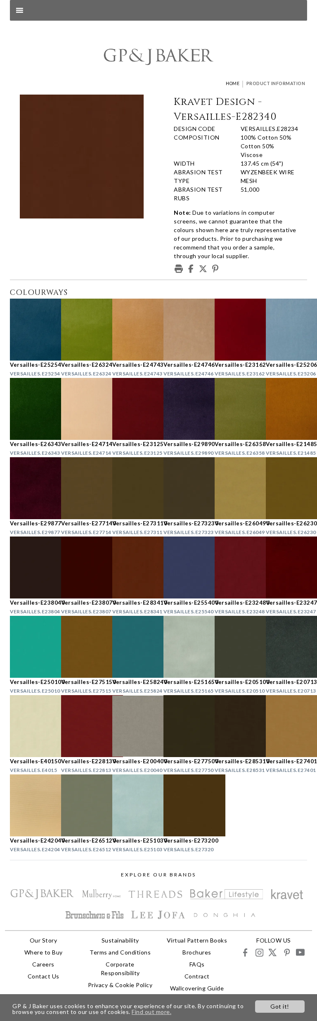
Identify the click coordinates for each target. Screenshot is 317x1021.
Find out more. (151, 1011)
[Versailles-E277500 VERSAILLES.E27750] (184, 726)
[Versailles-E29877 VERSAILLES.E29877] (30, 488)
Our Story (43, 940)
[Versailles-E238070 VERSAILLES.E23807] (81, 567)
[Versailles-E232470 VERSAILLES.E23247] (286, 567)
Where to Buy (43, 952)
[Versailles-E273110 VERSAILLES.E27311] (133, 488)
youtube (300, 952)
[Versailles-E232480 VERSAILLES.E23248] (235, 567)
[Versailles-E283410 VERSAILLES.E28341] (133, 567)
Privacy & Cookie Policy (120, 984)
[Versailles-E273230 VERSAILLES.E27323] (184, 488)
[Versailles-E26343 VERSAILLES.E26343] (30, 409)
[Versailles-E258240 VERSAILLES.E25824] (133, 647)
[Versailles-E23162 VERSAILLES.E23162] (235, 330)
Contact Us (43, 976)
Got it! (279, 1006)
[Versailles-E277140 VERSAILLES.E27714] (81, 488)
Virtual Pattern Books (197, 940)
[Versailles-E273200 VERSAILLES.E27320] (184, 805)
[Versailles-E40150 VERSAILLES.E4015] (30, 726)
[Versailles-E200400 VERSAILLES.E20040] (133, 726)
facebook (245, 952)
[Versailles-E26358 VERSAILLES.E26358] (235, 409)
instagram (259, 952)
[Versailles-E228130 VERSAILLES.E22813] (81, 726)
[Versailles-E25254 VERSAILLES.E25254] (30, 330)
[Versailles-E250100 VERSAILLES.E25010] (30, 647)
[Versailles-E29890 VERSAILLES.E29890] (184, 409)
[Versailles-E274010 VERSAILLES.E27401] (286, 726)
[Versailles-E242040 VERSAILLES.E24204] (30, 805)
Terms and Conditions (120, 952)
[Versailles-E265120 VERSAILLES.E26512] (81, 805)
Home (232, 83)
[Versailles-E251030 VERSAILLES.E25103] (133, 805)
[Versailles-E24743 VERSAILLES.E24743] (133, 330)
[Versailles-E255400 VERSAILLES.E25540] (184, 567)
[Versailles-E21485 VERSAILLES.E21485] (286, 409)
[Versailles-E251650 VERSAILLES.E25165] (184, 647)
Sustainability (120, 940)
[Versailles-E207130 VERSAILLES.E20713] (286, 647)
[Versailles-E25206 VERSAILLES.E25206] (286, 330)
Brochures (196, 952)
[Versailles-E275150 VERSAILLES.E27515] (81, 647)
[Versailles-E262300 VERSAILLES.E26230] (286, 488)
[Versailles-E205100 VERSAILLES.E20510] (235, 647)
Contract (197, 976)
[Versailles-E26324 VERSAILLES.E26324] (81, 330)
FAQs (197, 964)
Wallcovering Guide (197, 988)
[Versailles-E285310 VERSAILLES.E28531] (235, 726)
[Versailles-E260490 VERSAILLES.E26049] (235, 488)
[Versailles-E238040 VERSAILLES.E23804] (30, 567)
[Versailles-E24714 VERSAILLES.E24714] (81, 409)
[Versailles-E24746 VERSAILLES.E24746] (184, 330)
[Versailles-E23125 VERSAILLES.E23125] (133, 409)
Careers (43, 964)
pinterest (286, 952)
